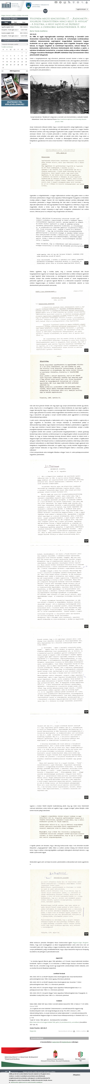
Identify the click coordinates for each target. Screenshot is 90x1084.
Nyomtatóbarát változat (65, 1031)
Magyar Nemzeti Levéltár (8, 15)
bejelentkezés (66, 1042)
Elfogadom (76, 1074)
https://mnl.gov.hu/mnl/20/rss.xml (69, 2)
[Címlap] (10, 5)
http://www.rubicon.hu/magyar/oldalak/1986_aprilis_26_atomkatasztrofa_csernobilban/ (54, 1022)
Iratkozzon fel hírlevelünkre (56, 2)
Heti (15, 22)
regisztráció (56, 1042)
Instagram (65, 2)
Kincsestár (25, 15)
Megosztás (33, 1031)
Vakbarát (73, 2)
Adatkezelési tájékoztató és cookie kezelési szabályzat (26, 1082)
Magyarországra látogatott (80, 942)
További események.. (7, 47)
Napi (6, 22)
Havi (23, 22)
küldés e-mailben (81, 1031)
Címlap (19, 15)
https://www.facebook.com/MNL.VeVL (60, 2)
